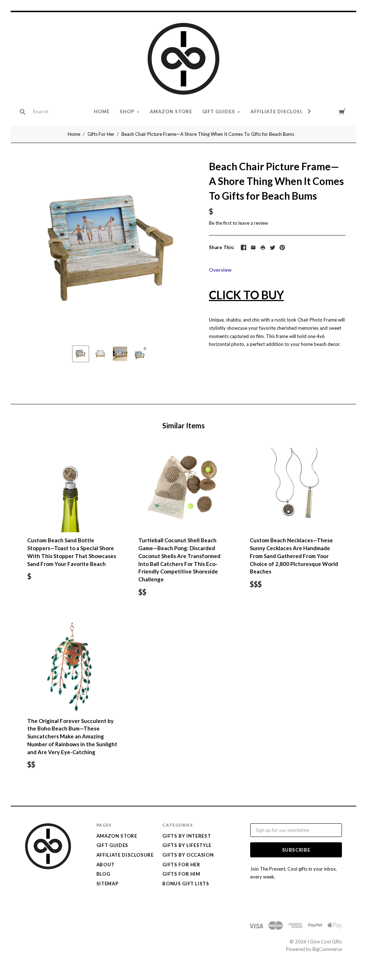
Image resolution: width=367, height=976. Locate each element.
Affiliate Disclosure (280, 111)
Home (102, 111)
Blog (103, 874)
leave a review (253, 223)
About (105, 864)
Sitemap (107, 883)
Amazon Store (171, 111)
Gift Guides (218, 111)
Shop (127, 111)
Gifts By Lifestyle (186, 845)
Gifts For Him (181, 874)
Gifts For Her (100, 134)
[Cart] (342, 111)
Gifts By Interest (186, 836)
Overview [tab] (220, 270)
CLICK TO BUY (246, 295)
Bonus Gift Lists (185, 883)
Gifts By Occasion (188, 855)
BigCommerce (327, 949)
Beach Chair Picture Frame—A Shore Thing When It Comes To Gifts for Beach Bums (207, 134)
